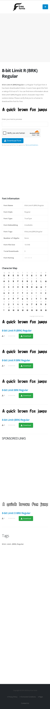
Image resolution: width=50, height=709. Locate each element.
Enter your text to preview (12, 119)
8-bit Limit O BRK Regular (16, 513)
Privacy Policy (12, 697)
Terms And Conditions (28, 697)
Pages (41, 697)
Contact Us (25, 703)
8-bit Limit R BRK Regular (16, 360)
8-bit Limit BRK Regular (15, 390)
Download (27, 336)
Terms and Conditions (32, 145)
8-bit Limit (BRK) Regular (15, 420)
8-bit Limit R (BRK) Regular (17, 330)
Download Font (13, 140)
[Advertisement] (25, 172)
